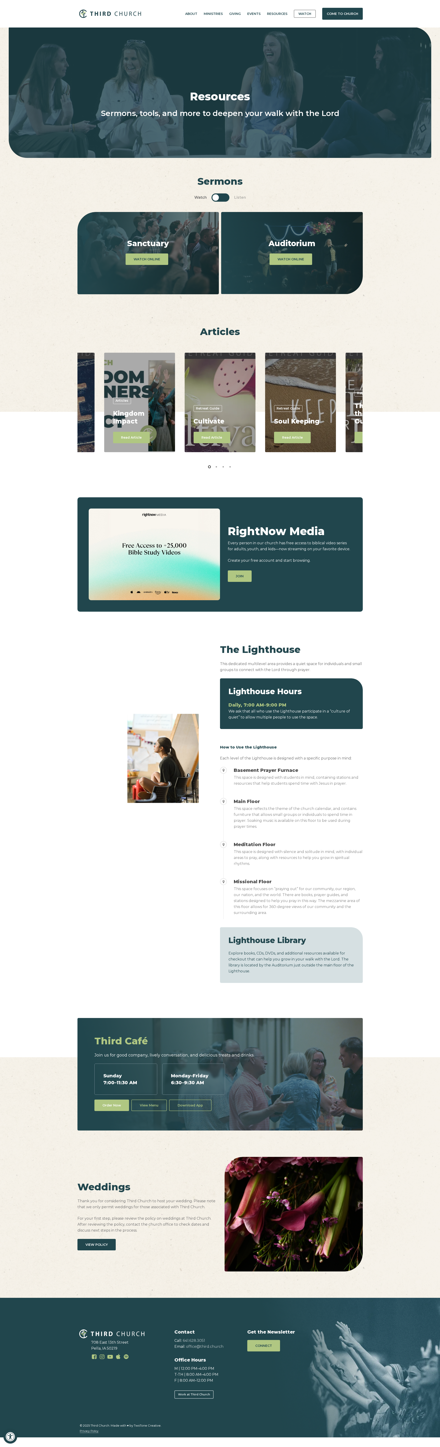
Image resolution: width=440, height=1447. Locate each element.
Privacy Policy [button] (89, 1431)
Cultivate (208, 421)
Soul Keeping (296, 421)
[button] (10, 1437)
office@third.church (204, 1346)
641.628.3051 (194, 1340)
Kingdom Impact (129, 417)
